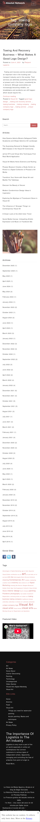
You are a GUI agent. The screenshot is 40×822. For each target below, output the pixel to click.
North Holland (24, 591)
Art (7, 666)
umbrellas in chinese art (16, 602)
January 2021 (8, 437)
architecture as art (16, 574)
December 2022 (8, 344)
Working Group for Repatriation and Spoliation (16, 611)
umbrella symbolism (29, 602)
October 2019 (8, 510)
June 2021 (6, 422)
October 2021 (8, 401)
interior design (13, 590)
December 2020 (8, 443)
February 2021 (8, 432)
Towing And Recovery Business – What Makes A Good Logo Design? (19, 54)
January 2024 (8, 302)
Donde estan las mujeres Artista (14, 810)
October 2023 (8, 312)
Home (5, 591)
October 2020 (8, 453)
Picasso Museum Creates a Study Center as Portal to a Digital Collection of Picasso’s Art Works (19, 169)
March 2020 (7, 484)
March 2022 (7, 380)
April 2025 (6, 281)
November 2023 (8, 307)
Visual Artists (17, 608)
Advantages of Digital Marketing (12, 571)
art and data (29, 574)
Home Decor (10, 671)
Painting (9, 676)
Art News (9, 668)
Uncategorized (11, 681)
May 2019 (6, 536)
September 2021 (9, 406)
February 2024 (8, 297)
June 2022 (6, 370)
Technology (10, 679)
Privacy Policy (11, 725)
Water (35, 608)
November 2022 (8, 349)
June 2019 (6, 531)
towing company (23, 104)
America (9, 702)
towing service (20, 107)
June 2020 (6, 469)
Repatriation (6, 596)
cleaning (6, 580)
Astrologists (17, 577)
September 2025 (9, 271)
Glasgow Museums (28, 585)
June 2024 (6, 286)
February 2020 (8, 489)
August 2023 (7, 318)
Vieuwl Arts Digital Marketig (16, 687)
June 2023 (6, 323)
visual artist (8, 608)
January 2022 (8, 385)
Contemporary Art (17, 580)
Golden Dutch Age (8, 588)
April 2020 (6, 479)
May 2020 (6, 474)
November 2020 (8, 448)
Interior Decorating (13, 673)
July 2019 (6, 526)
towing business (9, 104)
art (24, 573)
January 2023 (8, 338)
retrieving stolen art (16, 596)
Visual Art (14, 99)
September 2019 (9, 515)
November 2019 (8, 505)
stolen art (25, 596)
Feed (8, 705)
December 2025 (8, 265)
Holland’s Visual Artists (30, 588)
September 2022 (9, 359)
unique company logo (10, 605)
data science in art (24, 582)
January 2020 (8, 495)
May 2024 (6, 291)
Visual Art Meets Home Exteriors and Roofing (19, 162)
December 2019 (8, 500)
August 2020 (7, 458)
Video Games (11, 684)
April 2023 (6, 328)
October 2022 (8, 354)
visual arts (27, 607)
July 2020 (6, 463)
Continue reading (9, 96)
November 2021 (8, 396)
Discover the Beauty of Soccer (14, 185)
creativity (14, 583)
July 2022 (6, 364)
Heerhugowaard (18, 588)
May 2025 (6, 276)
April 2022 (6, 375)
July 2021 (6, 417)
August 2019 (7, 521)
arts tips (10, 577)
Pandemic (6, 594)
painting (32, 590)
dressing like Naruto (16, 585)
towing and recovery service (20, 102)
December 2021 (8, 390)
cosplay (27, 580)
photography (15, 594)
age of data (25, 571)
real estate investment (26, 593)
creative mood (7, 582)
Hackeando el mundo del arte (14, 808)
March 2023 (7, 333)
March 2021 (7, 427)
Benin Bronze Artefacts (28, 577)
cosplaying (33, 580)
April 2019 (6, 542)
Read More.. (10, 764)
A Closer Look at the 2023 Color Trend (17, 214)
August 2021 (7, 411)
